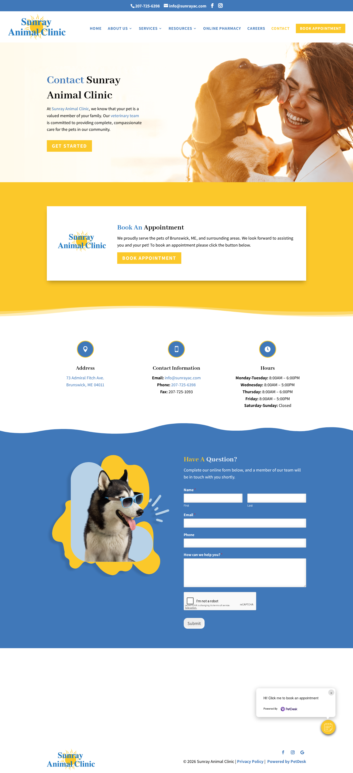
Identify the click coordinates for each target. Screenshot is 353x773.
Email (190, 515)
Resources (180, 29)
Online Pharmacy (222, 29)
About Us (118, 29)
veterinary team (125, 115)
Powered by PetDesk (286, 761)
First (186, 505)
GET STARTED (69, 146)
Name (190, 490)
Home (96, 29)
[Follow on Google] (302, 752)
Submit (194, 623)
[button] (328, 727)
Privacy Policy (250, 761)
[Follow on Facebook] (283, 752)
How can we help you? (203, 554)
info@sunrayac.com (183, 377)
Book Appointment (320, 28)
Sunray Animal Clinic (70, 108)
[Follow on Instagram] (293, 752)
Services (148, 29)
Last (250, 505)
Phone (189, 534)
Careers (256, 29)
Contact (280, 29)
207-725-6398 (148, 6)
